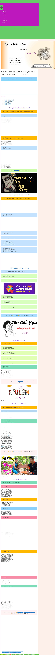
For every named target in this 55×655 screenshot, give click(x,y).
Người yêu (3, 446)
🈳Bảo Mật (4, 11)
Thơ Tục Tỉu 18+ (16, 170)
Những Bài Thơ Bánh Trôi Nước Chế (9, 99)
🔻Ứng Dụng (4, 20)
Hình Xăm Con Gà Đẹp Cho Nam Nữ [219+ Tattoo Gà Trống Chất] (12, 651)
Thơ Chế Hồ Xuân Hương (7, 104)
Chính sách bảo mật (19, 654)
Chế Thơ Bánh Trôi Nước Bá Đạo (8, 101)
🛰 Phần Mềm (4, 18)
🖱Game (3, 22)
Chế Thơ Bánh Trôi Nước (7, 103)
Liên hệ (33, 654)
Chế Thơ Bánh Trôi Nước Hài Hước (9, 100)
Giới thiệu (12, 654)
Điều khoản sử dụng (27, 654)
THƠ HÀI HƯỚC (15, 315)
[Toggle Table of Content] (2, 98)
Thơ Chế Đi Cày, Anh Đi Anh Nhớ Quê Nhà (26, 612)
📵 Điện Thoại (4, 13)
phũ (8, 435)
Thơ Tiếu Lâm (20, 381)
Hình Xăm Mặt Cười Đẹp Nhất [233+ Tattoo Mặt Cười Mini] (11, 652)
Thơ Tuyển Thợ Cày (17, 451)
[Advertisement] (27, 33)
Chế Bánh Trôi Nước (7, 102)
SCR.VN (1, 1)
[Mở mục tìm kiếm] (1, 25)
